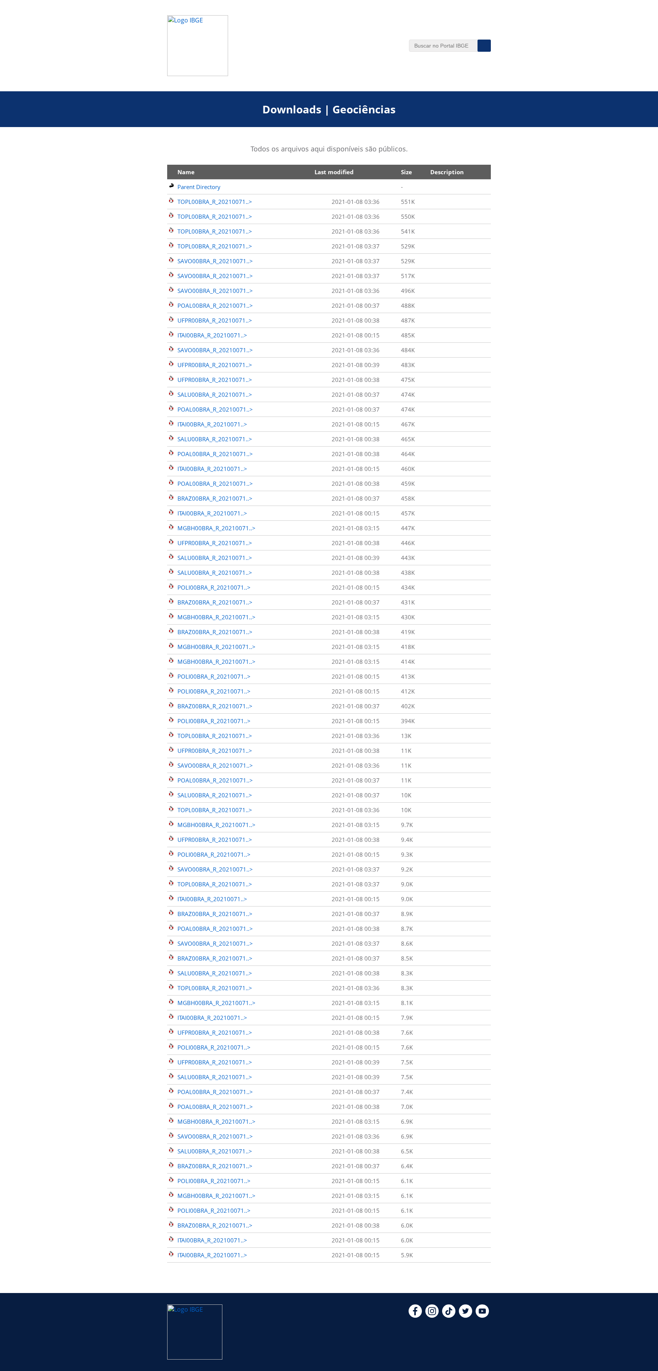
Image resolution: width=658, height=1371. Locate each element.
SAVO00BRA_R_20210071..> (215, 261)
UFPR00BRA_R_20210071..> (214, 320)
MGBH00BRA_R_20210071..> (216, 528)
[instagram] (432, 1315)
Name (186, 172)
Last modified (334, 172)
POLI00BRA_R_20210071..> (214, 587)
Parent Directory (198, 187)
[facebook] (415, 1315)
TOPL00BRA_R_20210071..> (214, 201)
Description (447, 172)
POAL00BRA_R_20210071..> (215, 305)
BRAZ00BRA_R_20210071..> (214, 498)
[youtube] (482, 1315)
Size (406, 172)
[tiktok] (448, 1315)
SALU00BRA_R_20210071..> (214, 394)
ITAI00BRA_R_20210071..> (212, 335)
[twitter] (465, 1315)
